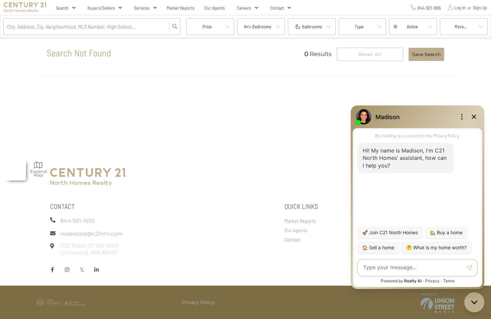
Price (207, 26)
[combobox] (7, 27)
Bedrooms (261, 26)
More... (461, 26)
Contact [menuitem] (293, 239)
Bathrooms (312, 26)
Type (359, 26)
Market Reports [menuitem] (180, 8)
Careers (244, 8)
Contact (277, 8)
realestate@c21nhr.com (91, 234)
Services (142, 8)
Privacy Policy (198, 302)
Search (62, 8)
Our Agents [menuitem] (214, 8)
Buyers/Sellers (101, 8)
